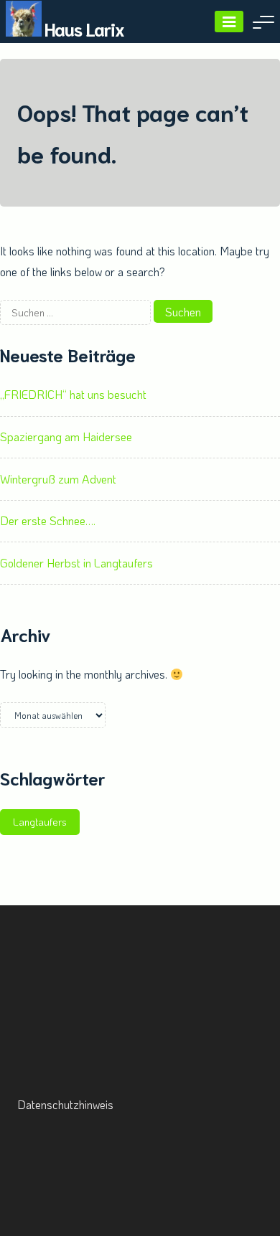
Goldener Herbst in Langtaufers (76, 562)
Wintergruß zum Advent (58, 478)
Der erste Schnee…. (47, 520)
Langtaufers (40, 822)
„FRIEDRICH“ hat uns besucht (73, 394)
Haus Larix (84, 28)
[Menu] (229, 21)
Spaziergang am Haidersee (66, 436)
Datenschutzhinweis (65, 1104)
